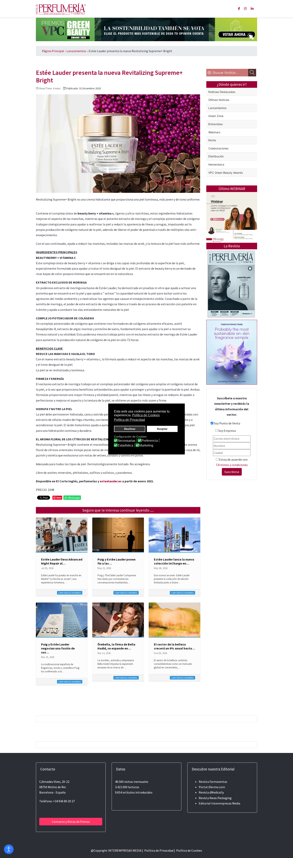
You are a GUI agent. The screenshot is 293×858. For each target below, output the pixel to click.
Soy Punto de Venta (227, 423)
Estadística (125, 445)
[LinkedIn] (252, 9)
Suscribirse (231, 472)
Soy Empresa (227, 431)
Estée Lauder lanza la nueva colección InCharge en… (174, 561)
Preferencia (150, 440)
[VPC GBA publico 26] (146, 29)
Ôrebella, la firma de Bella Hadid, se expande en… (116, 646)
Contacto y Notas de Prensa (71, 822)
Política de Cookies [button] (146, 415)
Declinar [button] (129, 428)
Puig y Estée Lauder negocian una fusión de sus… (58, 648)
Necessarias (126, 440)
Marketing (146, 445)
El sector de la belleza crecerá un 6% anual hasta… (174, 646)
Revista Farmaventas (213, 782)
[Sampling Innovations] (231, 352)
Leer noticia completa (70, 592)
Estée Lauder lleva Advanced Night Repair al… (61, 561)
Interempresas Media (225, 803)
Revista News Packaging (215, 798)
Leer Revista (231, 299)
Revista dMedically (211, 792)
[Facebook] (239, 9)
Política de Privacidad (158, 850)
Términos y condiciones (232, 465)
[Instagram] (245, 9)
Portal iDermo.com (212, 787)
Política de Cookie (188, 850)
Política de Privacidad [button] (129, 419)
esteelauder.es (111, 481)
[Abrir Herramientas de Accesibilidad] (9, 849)
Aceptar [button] (162, 428)
